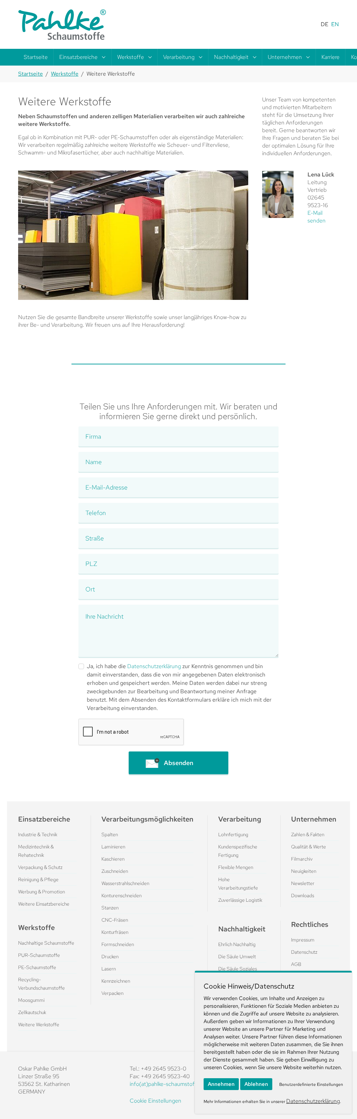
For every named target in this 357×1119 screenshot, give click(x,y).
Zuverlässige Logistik (240, 900)
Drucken (110, 956)
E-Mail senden (316, 216)
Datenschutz (304, 952)
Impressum (302, 940)
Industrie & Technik (37, 834)
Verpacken (112, 993)
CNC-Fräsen (114, 920)
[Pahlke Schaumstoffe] (62, 24)
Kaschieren (112, 859)
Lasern (108, 969)
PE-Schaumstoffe (37, 967)
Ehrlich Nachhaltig (237, 944)
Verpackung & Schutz (40, 867)
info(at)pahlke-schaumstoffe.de (168, 1084)
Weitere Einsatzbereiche (43, 904)
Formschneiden (117, 944)
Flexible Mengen (235, 867)
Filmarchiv (302, 859)
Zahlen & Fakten (307, 834)
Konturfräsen (114, 932)
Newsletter (302, 883)
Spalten (109, 834)
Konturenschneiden (121, 895)
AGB (296, 964)
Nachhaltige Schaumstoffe (46, 943)
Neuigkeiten (303, 871)
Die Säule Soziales (237, 969)
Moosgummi (31, 1000)
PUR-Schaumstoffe (39, 955)
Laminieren (113, 847)
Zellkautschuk (32, 1012)
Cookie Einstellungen (155, 1100)
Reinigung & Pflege (38, 879)
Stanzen (110, 908)
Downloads (302, 895)
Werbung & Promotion (41, 892)
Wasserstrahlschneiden (125, 883)
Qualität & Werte (308, 847)
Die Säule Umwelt (237, 956)
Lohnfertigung (233, 834)
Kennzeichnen (115, 981)
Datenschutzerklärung (154, 666)
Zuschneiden (114, 871)
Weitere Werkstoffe (38, 1024)
